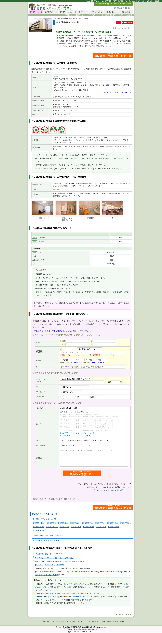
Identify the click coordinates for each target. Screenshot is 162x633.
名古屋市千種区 (38, 523)
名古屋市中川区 (52, 527)
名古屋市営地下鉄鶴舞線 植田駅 (49, 572)
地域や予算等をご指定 (81, 597)
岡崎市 (35, 535)
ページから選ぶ (49, 554)
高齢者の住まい (111, 12)
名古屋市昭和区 (112, 523)
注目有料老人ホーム (51, 12)
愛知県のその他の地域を (43, 540)
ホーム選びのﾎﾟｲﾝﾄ (81, 12)
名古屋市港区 (64, 527)
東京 (65, 584)
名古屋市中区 (99, 523)
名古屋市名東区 (113, 527)
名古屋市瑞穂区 (125, 523)
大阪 (44, 587)
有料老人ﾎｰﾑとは (63, 621)
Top (38, 621)
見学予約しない (83, 412)
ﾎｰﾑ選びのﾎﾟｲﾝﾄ (77, 621)
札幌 (120, 584)
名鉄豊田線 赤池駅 (113, 572)
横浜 (70, 584)
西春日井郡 (59, 535)
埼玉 (81, 584)
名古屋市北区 (63, 523)
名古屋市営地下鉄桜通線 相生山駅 (84, 572)
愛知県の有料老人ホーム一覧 (44, 514)
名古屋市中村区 (87, 523)
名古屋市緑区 (101, 527)
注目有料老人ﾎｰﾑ (48, 621)
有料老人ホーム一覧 (36, 12)
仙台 (125, 584)
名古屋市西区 (74, 523)
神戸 (49, 587)
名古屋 (38, 587)
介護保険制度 (126, 12)
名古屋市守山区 (88, 527)
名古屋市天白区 (38, 531)
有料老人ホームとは (66, 12)
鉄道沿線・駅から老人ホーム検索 (75, 593)
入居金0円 (60, 565)
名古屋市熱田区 (38, 527)
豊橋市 (42, 535)
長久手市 (49, 535)
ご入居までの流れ (96, 12)
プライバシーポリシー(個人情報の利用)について (112, 490)
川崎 (76, 584)
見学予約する (67, 412)
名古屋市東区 (51, 523)
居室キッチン (50, 565)
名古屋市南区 (76, 527)
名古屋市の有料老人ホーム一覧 (44, 519)
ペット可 (39, 565)
